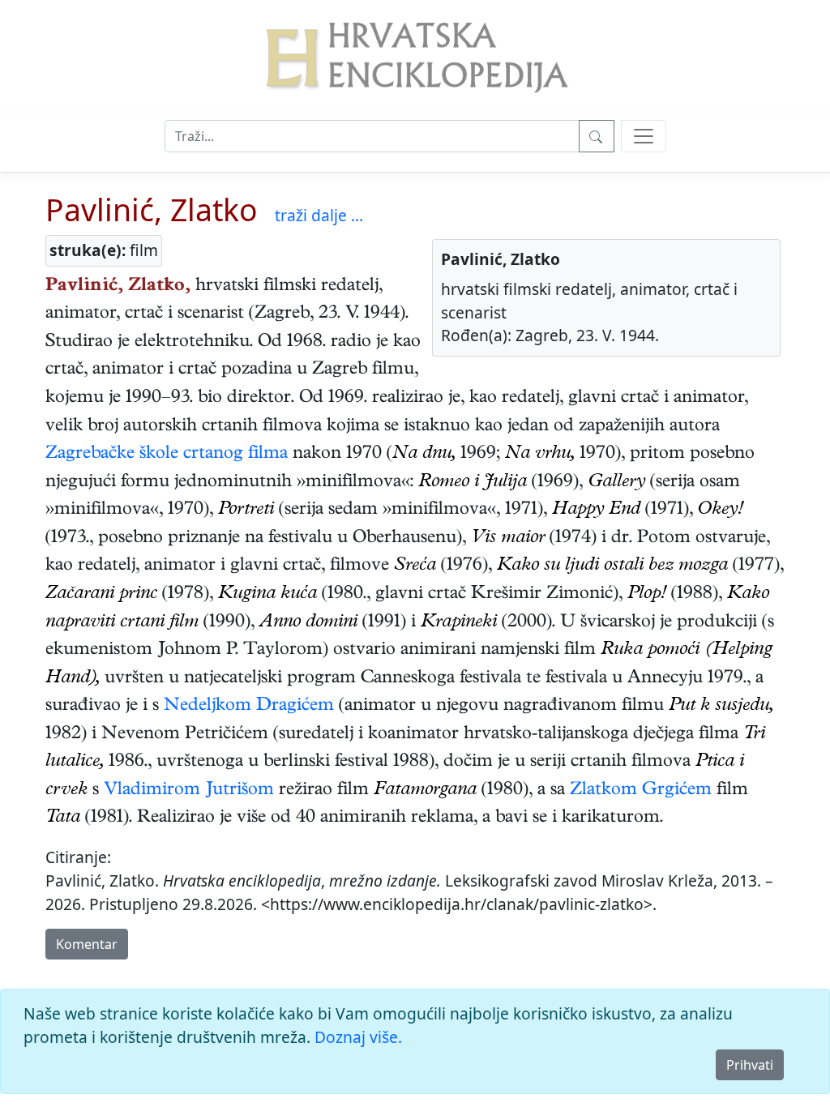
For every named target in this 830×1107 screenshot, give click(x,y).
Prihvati (749, 1065)
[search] (643, 136)
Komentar (87, 944)
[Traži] (596, 136)
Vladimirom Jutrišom (189, 791)
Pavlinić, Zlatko (151, 209)
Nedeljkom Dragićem (249, 706)
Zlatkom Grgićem (641, 791)
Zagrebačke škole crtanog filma (166, 454)
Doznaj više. (358, 1037)
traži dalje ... (319, 215)
